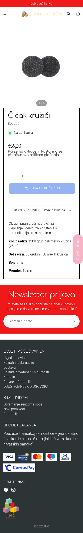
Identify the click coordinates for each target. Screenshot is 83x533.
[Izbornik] (5, 14)
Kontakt (9, 377)
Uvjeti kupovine (14, 358)
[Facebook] (6, 489)
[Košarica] (78, 13)
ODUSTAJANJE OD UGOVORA (25, 387)
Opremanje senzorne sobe (22, 404)
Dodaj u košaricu (44, 188)
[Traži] (68, 13)
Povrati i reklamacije (18, 363)
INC (46, 526)
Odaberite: (16, 201)
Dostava (9, 367)
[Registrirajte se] (73, 321)
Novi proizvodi (14, 409)
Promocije (11, 414)
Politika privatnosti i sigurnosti (26, 372)
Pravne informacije (17, 382)
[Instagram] (13, 489)
